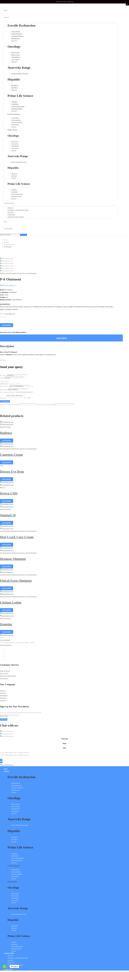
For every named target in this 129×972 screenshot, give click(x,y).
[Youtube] (4, 654)
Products (6, 242)
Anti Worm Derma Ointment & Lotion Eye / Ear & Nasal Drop (18, 273)
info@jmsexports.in (6, 645)
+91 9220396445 (5, 640)
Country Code (4, 381)
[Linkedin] (4, 316)
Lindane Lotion (10, 602)
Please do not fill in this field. (9, 404)
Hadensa (6, 433)
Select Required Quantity (8, 392)
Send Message (5, 401)
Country (2, 378)
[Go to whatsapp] (4, 966)
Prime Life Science (5, 427)
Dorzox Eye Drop (12, 471)
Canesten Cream (11, 454)
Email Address (4, 389)
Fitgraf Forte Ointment (16, 580)
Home (5, 239)
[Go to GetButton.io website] (5, 970)
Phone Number (5, 386)
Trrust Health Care (9, 244)
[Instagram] (4, 656)
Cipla (1, 465)
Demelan (6, 624)
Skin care (2, 487)
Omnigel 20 (8, 515)
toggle (127, 4)
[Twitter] (2, 316)
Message (3, 398)
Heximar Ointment (13, 559)
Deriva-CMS (8, 493)
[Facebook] (1, 316)
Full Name (3, 375)
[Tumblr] (5, 316)
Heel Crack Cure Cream (17, 537)
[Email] (6, 316)
